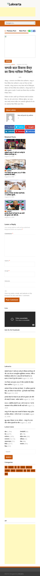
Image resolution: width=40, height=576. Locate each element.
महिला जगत (23, 436)
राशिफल (22, 439)
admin (13, 64)
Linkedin (11, 131)
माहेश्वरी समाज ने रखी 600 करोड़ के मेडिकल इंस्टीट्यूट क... (15, 153)
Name (7, 261)
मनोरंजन (7, 436)
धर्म (21, 434)
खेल (6, 432)
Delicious (31, 131)
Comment (9, 234)
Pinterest (21, 131)
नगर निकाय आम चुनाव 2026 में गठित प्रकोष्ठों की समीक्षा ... (15, 173)
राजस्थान (8, 61)
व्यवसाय (22, 444)
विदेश (6, 444)
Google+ (31, 127)
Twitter (21, 127)
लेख (21, 441)
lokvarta (20, 574)
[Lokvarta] (14, 4)
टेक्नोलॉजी (22, 432)
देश (5, 434)
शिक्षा (6, 446)
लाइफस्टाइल (8, 441)
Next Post (22, 31)
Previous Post (11, 31)
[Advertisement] (20, 350)
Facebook (10, 127)
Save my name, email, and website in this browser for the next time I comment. (18, 294)
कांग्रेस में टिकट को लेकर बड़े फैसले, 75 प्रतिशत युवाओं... (15, 194)
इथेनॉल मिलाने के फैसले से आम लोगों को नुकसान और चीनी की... (14, 214)
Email (7, 271)
